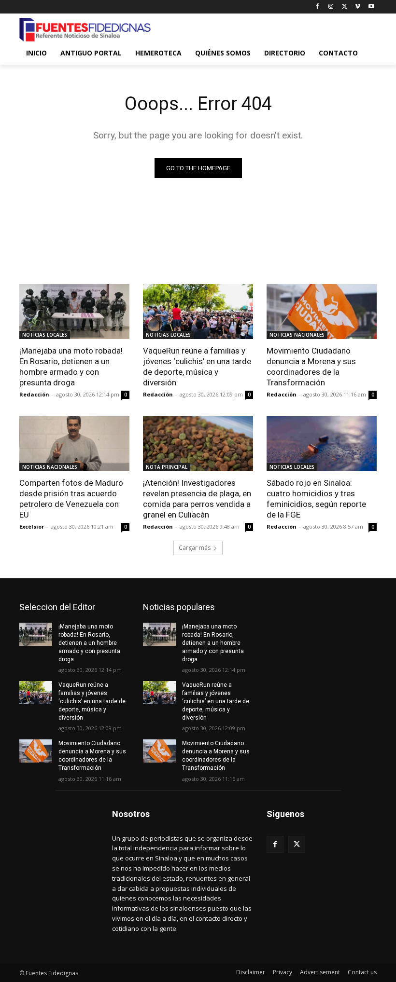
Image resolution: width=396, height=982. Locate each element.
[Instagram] (331, 7)
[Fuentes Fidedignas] (85, 30)
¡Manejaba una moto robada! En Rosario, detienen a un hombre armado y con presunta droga (71, 366)
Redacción (34, 394)
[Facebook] (317, 7)
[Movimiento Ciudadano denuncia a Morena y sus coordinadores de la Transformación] (322, 311)
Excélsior (31, 526)
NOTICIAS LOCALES (44, 334)
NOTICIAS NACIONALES (297, 334)
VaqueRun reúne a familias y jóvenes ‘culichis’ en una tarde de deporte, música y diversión (197, 366)
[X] (344, 7)
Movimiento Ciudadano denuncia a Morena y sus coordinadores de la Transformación (311, 366)
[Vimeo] (357, 7)
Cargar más (195, 548)
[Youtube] (371, 7)
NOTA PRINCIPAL (166, 467)
